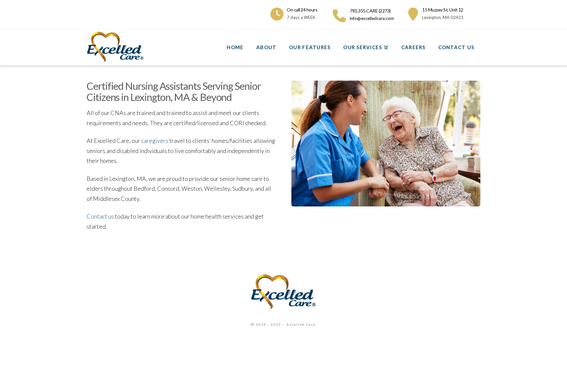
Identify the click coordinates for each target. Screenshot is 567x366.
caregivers (154, 140)
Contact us (100, 216)
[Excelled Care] (283, 291)
